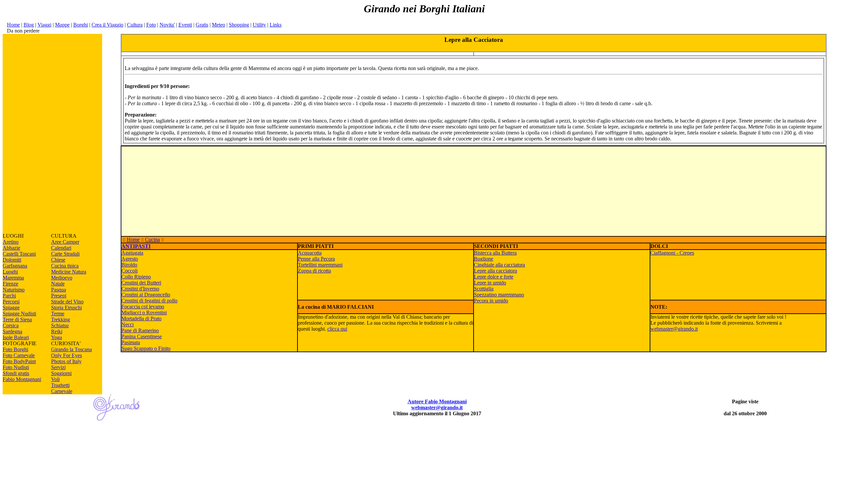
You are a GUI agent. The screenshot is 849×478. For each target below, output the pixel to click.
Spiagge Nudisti (19, 313)
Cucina (152, 239)
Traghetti (60, 385)
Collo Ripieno (136, 276)
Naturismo (14, 289)
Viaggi (44, 25)
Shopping (239, 25)
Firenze (10, 283)
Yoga (56, 337)
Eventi (185, 25)
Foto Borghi (15, 349)
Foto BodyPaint (19, 361)
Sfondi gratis (16, 373)
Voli (55, 379)
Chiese (58, 260)
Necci (127, 324)
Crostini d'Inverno (140, 288)
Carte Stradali (65, 254)
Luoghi (10, 272)
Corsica (11, 325)
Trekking (60, 319)
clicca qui (337, 329)
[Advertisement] (52, 133)
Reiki (56, 331)
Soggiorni (61, 373)
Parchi (9, 295)
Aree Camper (65, 242)
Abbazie (11, 248)
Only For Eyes (66, 355)
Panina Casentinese (141, 336)
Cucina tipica (65, 266)
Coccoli (129, 271)
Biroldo (129, 265)
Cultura (135, 25)
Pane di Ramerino (140, 330)
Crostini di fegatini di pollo (149, 300)
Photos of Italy (66, 361)
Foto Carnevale (19, 355)
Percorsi (11, 301)
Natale (58, 283)
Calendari (61, 248)
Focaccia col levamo (142, 306)
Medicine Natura (68, 272)
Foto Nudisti (16, 367)
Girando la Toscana (71, 349)
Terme (57, 313)
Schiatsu (60, 325)
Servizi (58, 367)
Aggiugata (132, 253)
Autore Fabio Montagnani (437, 401)
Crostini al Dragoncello (145, 294)
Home (13, 25)
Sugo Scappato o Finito (145, 348)
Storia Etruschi (66, 307)
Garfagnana (15, 266)
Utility (259, 25)
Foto (151, 25)
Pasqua (58, 289)
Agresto (129, 259)
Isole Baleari (16, 337)
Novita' (167, 25)
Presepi (58, 295)
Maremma (13, 277)
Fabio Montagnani (22, 379)
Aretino (11, 242)
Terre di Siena (17, 319)
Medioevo (61, 277)
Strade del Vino (67, 301)
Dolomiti (12, 260)
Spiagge (11, 307)
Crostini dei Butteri (141, 282)
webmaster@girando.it (674, 329)
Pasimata (130, 342)
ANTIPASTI (136, 246)
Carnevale (61, 391)
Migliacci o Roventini (144, 312)
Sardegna (12, 331)
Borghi (80, 25)
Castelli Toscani (19, 254)
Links (276, 25)
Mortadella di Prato (141, 318)
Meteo (218, 25)
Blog (29, 25)
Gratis (202, 25)
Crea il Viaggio (107, 25)
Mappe (62, 25)
